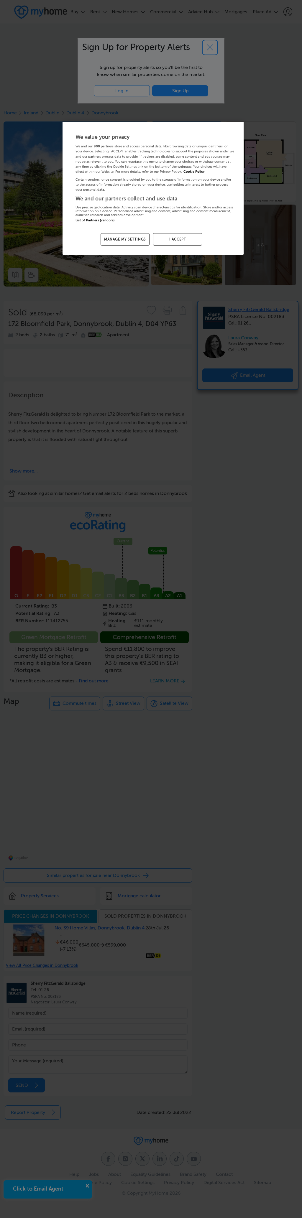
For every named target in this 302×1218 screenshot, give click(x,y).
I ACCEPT (177, 239)
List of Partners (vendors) (95, 220)
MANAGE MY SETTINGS (125, 239)
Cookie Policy (194, 172)
